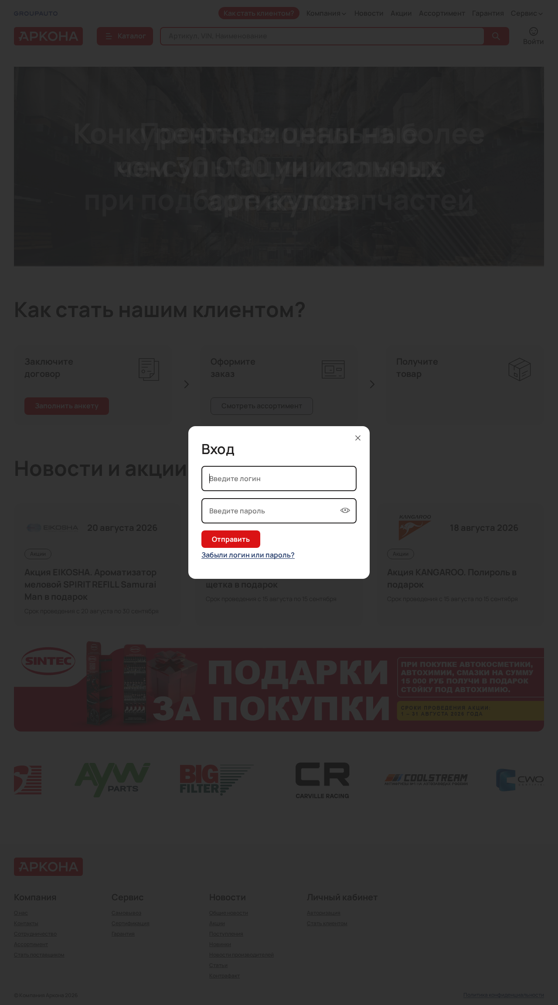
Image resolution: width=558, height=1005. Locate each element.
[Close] (357, 438)
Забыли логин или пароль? (248, 555)
